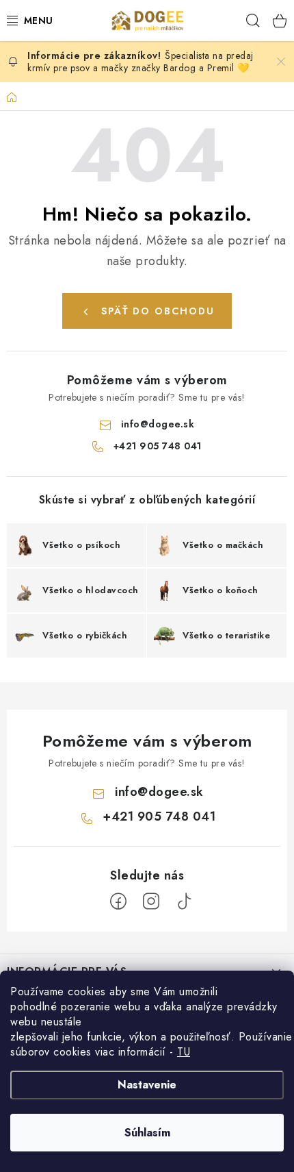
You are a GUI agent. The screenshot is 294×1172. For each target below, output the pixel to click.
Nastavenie (147, 1085)
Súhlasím (147, 1132)
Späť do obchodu (158, 311)
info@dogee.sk (158, 424)
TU (183, 1052)
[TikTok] (184, 901)
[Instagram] (151, 901)
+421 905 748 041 (157, 446)
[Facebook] (118, 901)
